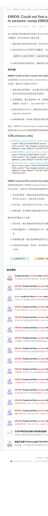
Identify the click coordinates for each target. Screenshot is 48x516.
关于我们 (39, 458)
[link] (8, 9)
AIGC (34, 26)
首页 (8, 9)
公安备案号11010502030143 (23, 461)
